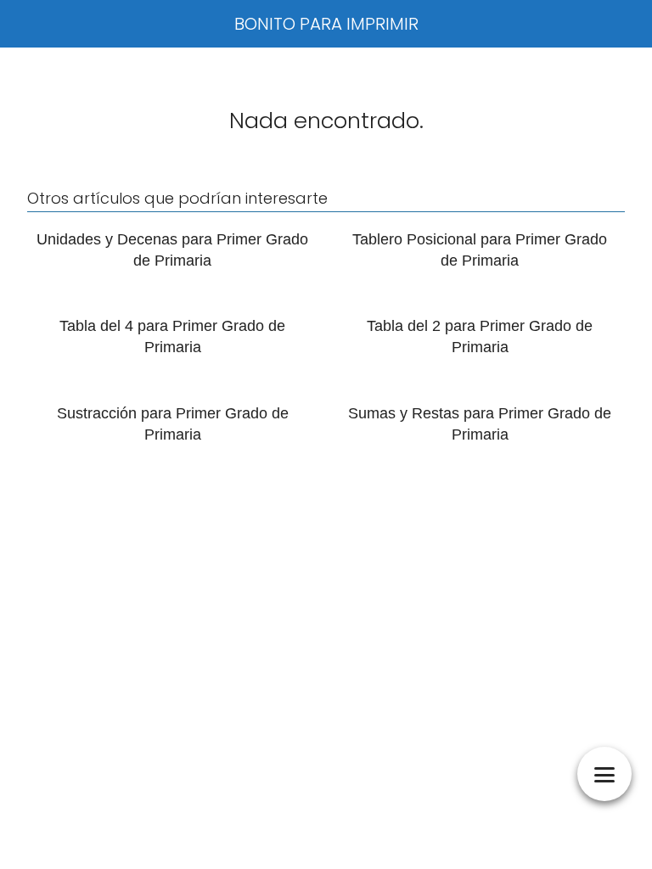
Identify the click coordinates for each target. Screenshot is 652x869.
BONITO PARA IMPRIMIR (326, 24)
